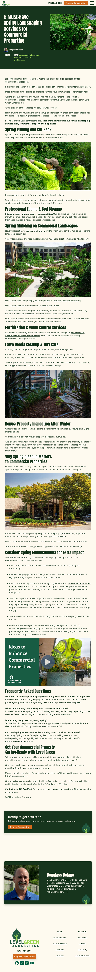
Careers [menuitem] (60, 955)
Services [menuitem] (60, 949)
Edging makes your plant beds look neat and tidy (28, 214)
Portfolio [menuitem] (82, 931)
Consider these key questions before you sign (27, 768)
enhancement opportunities (19, 741)
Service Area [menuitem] (59, 937)
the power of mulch (35, 230)
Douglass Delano (16, 49)
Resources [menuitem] (83, 937)
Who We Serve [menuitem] (60, 943)
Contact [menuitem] (82, 943)
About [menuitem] (59, 931)
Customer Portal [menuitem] (82, 955)
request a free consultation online (61, 789)
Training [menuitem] (82, 949)
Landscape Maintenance (29, 55)
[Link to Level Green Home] (24, 937)
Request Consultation (76, 3)
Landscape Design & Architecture (22, 58)
